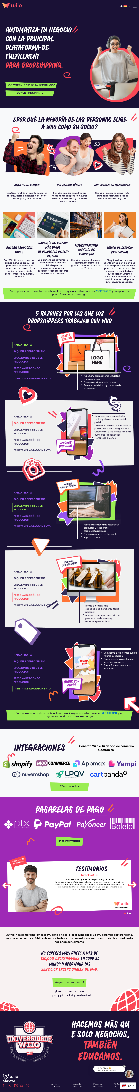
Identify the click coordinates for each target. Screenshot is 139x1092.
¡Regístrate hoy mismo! (69, 982)
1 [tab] (125, 913)
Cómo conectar (69, 786)
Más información (69, 841)
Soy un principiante (30, 93)
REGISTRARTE (103, 291)
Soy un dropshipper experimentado (31, 84)
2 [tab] (127, 913)
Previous (6, 885)
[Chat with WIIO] (129, 1074)
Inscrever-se (121, 907)
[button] (124, 1066)
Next (132, 885)
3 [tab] (130, 913)
